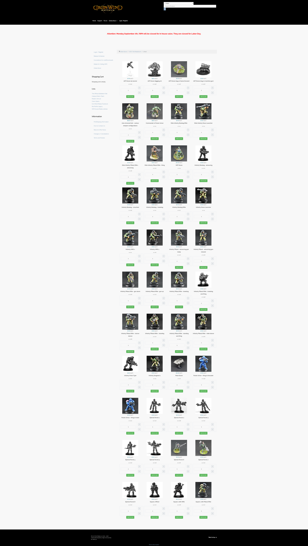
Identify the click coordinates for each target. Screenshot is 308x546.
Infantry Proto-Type (130, 375)
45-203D (130, 462)
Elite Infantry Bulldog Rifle (179, 123)
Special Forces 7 (203, 459)
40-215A (130, 420)
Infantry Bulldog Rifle (179, 207)
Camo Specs (95, 101)
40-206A (203, 336)
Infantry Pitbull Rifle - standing (154, 333)
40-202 (179, 210)
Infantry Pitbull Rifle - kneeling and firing (203, 293)
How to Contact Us (99, 126)
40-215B (203, 378)
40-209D (155, 84)
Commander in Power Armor (154, 123)
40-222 (154, 210)
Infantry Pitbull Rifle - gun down (130, 291)
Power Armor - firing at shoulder (203, 375)
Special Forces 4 (130, 459)
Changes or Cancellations (101, 134)
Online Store (97, 68)
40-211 (203, 210)
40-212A (154, 168)
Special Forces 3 (203, 417)
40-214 (203, 126)
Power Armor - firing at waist (130, 417)
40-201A (154, 336)
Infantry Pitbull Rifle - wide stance (203, 333)
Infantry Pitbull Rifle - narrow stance (130, 335)
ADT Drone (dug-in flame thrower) (179, 81)
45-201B (179, 504)
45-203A (154, 420)
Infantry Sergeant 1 (155, 375)
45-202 (130, 128)
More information (154, 544)
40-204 (130, 252)
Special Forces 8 (130, 502)
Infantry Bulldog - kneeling (154, 207)
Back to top (212, 537)
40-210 (154, 126)
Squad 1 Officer (154, 502)
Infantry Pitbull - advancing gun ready (179, 251)
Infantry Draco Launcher (203, 207)
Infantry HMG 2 (154, 249)
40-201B (179, 294)
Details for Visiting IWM (100, 64)
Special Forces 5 (155, 459)
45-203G (203, 462)
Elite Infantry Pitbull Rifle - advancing (130, 166)
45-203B (179, 420)
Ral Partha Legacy (97, 106)
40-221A (203, 168)
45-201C (203, 504)
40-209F (179, 84)
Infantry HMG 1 (130, 249)
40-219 (179, 168)
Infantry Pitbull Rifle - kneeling (179, 291)
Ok (2, 542)
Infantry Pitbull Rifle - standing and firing (179, 335)
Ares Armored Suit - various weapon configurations (130, 124)
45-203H (130, 504)
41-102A (130, 378)
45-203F (179, 462)
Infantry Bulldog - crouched (130, 207)
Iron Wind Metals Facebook (100, 104)
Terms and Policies (99, 138)
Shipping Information (102, 122)
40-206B (130, 339)
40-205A (179, 339)
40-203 (154, 378)
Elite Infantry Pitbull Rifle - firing (155, 165)
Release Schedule (99, 56)
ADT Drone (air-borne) (130, 81)
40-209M (203, 84)
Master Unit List (96, 99)
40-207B (130, 294)
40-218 (179, 378)
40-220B (203, 255)
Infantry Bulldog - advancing (203, 165)
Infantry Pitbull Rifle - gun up (155, 291)
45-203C (203, 420)
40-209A (130, 84)
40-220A (179, 255)
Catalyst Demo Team (98, 96)
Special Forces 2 (179, 417)
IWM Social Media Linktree (99, 109)
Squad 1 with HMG (179, 502)
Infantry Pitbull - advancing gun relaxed (203, 251)
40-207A (154, 294)
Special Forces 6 (179, 459)
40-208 (154, 252)
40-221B (130, 210)
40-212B (130, 170)
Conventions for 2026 (100, 60)
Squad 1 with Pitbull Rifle (203, 502)
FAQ (95, 122)
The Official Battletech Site (99, 93)
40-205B (203, 297)
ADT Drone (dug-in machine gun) (203, 81)
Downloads (109, 60)
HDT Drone (179, 165)
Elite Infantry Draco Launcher (203, 123)
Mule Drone (179, 375)
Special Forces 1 (155, 417)
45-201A (154, 504)
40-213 (179, 126)
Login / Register (98, 52)
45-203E (154, 462)
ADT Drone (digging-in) (155, 81)
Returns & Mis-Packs (100, 130)
